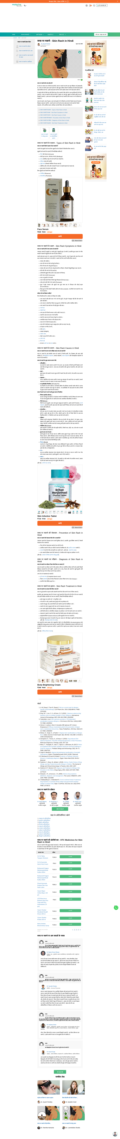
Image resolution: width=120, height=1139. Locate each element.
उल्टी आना (46, 343)
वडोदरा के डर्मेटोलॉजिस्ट (44, 830)
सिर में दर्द (42, 340)
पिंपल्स (41, 442)
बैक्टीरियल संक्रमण (48, 355)
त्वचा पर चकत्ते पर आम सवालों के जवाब (26, 56)
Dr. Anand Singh (51, 1051)
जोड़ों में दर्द (42, 310)
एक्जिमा (42, 161)
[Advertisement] (60, 20)
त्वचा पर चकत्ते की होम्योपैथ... (44, 1123)
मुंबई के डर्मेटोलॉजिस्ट (44, 822)
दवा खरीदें (70, 856)
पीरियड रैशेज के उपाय (47, 631)
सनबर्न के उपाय (72, 550)
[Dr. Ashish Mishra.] (42, 796)
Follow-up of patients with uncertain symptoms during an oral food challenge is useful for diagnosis (61, 746)
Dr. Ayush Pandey (45, 44)
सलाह (13, 34)
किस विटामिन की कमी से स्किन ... (70, 1097)
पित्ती (41, 154)
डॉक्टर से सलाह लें (60, 809)
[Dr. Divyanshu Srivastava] (54, 796)
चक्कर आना (43, 333)
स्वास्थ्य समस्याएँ (25, 34)
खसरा (41, 456)
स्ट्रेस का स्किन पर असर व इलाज (45, 1097)
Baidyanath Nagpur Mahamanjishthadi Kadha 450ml (43, 877)
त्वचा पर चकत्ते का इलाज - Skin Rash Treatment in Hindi (53, 123)
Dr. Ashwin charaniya (78, 801)
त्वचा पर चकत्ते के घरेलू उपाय (44, 135)
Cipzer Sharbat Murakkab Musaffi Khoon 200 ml (42, 912)
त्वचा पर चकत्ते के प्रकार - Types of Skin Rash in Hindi (53, 109)
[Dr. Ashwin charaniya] (78, 796)
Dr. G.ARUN (66, 801)
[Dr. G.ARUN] (66, 796)
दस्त (52, 343)
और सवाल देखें (60, 1072)
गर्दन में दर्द (42, 338)
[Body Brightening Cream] (60, 655)
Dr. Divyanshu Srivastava (54, 801)
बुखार (44, 329)
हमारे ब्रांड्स (39, 34)
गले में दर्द (42, 307)
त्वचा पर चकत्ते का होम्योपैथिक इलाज (53, 136)
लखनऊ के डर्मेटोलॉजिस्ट (45, 818)
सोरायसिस (42, 175)
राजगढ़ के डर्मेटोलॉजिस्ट (44, 828)
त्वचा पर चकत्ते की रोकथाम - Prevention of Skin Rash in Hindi (55, 117)
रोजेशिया (42, 173)
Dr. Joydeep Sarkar (51, 1024)
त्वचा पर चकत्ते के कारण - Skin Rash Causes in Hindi (53, 115)
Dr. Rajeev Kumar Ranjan (53, 952)
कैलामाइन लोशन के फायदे (51, 620)
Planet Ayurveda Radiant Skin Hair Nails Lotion (42, 885)
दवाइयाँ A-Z (50, 34)
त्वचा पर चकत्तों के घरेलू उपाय (69, 1123)
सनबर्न (41, 550)
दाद (41, 450)
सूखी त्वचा (42, 163)
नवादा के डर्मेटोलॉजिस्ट (44, 832)
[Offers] (87, 5)
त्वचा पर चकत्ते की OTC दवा (25, 50)
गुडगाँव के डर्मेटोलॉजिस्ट (44, 820)
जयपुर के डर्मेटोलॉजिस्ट (44, 826)
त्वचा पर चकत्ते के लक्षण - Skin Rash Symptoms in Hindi (53, 112)
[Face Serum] (60, 200)
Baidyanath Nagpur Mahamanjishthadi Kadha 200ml (43, 870)
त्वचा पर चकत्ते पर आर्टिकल (25, 61)
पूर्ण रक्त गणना (43, 576)
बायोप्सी (45, 579)
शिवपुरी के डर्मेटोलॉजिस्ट (44, 836)
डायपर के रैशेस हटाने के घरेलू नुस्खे (50, 554)
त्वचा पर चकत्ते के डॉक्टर (25, 46)
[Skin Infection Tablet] (60, 487)
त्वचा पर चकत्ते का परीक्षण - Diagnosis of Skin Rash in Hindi (54, 120)
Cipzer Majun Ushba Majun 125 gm (42, 893)
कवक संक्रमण (65, 355)
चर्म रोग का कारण (46, 463)
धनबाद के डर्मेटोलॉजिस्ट (44, 834)
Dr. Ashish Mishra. (42, 801)
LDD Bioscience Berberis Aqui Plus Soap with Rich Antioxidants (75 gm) (42, 902)
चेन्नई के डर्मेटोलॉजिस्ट (44, 824)
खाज (41, 159)
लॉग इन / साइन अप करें (101, 34)
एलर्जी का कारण (72, 547)
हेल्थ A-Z (61, 34)
